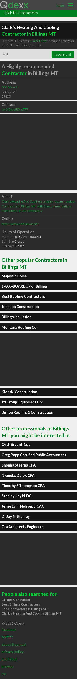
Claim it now (38, 41)
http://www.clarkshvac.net (20, 224)
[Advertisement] (38, 152)
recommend (63, 54)
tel (15, 109)
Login (60, 5)
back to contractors (21, 12)
